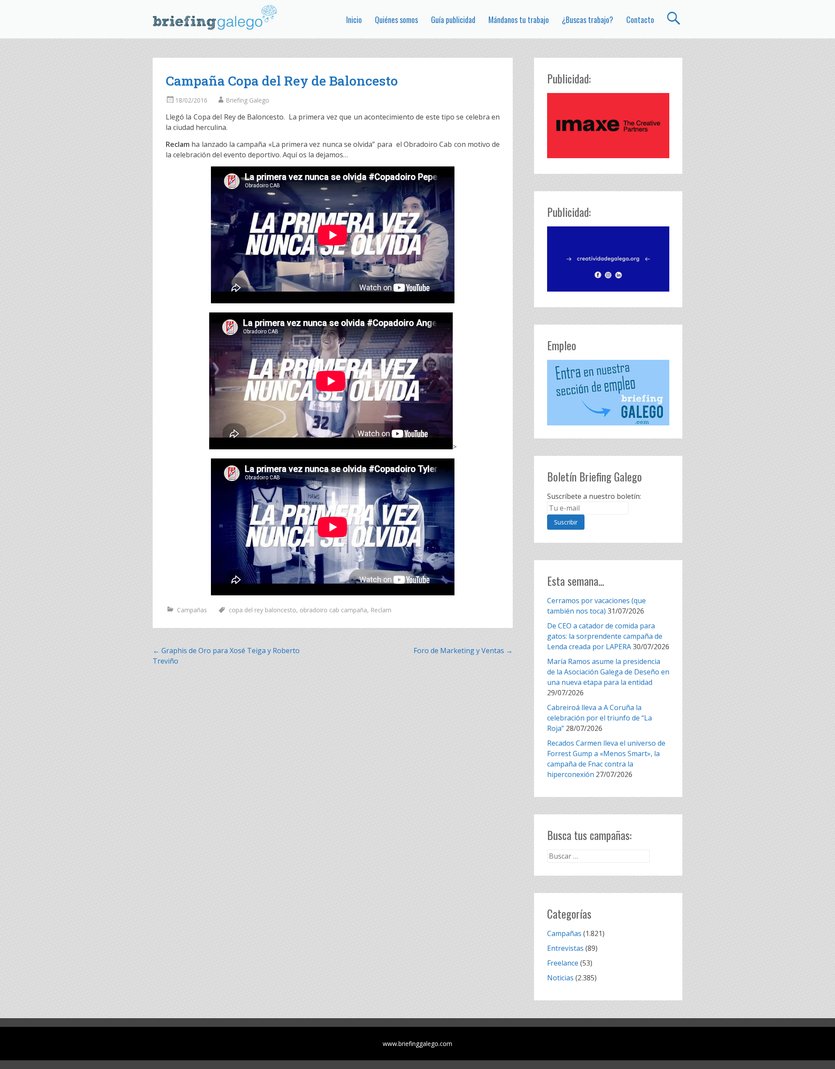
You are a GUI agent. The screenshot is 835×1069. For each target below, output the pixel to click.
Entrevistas (565, 948)
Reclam (381, 610)
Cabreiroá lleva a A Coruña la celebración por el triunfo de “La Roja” (599, 718)
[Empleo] (608, 392)
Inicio (354, 19)
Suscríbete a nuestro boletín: (594, 496)
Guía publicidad (453, 19)
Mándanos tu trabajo (518, 19)
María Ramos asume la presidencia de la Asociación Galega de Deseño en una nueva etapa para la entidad (608, 672)
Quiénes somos (396, 19)
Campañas (192, 610)
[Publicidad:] (608, 155)
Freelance (562, 963)
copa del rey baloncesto (262, 610)
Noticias (560, 978)
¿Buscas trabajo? (587, 19)
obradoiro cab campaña (333, 610)
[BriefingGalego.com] (215, 17)
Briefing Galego (247, 100)
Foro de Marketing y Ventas (463, 650)
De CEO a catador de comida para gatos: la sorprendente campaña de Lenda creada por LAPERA (604, 636)
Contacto (640, 19)
